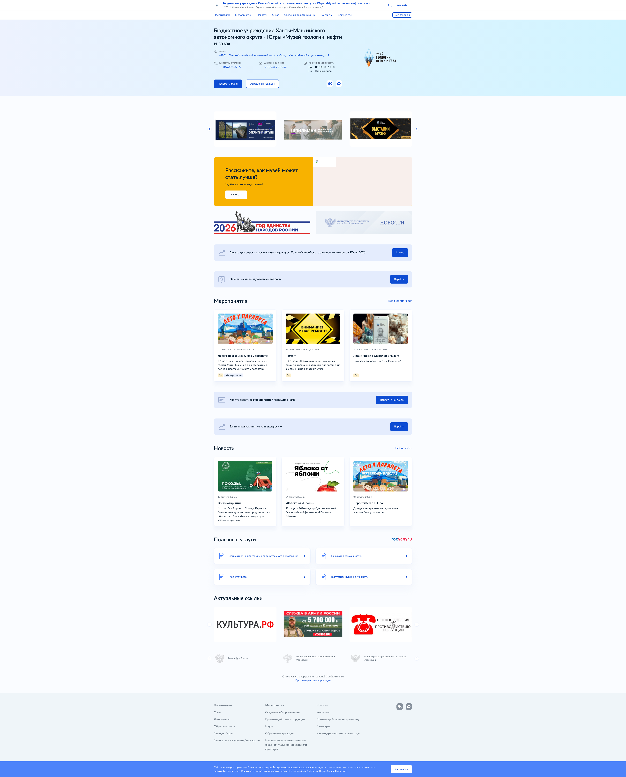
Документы (345, 15)
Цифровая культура (298, 767)
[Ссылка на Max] (339, 83)
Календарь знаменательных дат (338, 733)
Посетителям (222, 15)
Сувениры (323, 726)
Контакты (326, 15)
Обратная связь (224, 726)
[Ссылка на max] (409, 706)
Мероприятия (243, 15)
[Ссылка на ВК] (330, 83)
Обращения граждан (279, 733)
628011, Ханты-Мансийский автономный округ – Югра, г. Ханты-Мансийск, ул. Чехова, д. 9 (274, 55)
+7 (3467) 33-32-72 (230, 67)
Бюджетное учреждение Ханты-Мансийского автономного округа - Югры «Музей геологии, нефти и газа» (296, 3)
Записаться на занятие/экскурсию (237, 740)
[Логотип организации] (217, 5)
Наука (269, 726)
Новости (262, 15)
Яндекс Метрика (274, 767)
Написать (236, 194)
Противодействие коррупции (313, 680)
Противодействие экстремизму (337, 719)
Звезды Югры (223, 733)
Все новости (403, 448)
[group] (258, 129)
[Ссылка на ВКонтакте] (399, 706)
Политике (341, 771)
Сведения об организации (299, 15)
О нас (275, 15)
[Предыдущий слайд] (209, 129)
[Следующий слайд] (417, 129)
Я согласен (401, 769)
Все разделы (402, 15)
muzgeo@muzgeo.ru (275, 67)
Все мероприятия (400, 301)
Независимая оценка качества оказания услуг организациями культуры (286, 745)
